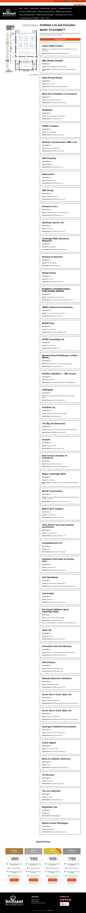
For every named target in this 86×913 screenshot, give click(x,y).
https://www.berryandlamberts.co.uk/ (55, 767)
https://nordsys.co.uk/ (51, 265)
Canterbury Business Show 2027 (27, 11)
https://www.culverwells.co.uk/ (53, 602)
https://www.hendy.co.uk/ (52, 281)
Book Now (14, 880)
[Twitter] (77, 5)
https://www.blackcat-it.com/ (53, 517)
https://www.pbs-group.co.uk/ (53, 199)
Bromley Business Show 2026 (27, 14)
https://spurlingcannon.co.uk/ (53, 231)
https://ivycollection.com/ (52, 799)
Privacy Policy (50, 910)
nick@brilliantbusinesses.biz (78, 1)
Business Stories (45, 8)
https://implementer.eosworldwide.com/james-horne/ (59, 586)
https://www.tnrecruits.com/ (53, 783)
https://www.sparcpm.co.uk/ (53, 134)
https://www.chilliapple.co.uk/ (53, 400)
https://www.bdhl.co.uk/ (52, 366)
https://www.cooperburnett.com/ (54, 551)
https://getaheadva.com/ (52, 620)
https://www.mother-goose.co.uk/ (54, 831)
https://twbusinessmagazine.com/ (54, 249)
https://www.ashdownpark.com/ (54, 570)
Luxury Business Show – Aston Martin (29, 18)
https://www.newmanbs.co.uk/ (53, 687)
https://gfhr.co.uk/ (50, 348)
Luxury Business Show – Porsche (64, 14)
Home (20, 8)
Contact (47, 18)
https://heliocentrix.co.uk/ (52, 183)
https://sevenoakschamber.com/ (54, 102)
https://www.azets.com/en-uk (53, 639)
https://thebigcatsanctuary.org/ (53, 432)
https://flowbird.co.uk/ (51, 416)
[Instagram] (79, 5)
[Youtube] (84, 5)
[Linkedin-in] (81, 5)
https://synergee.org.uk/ (52, 735)
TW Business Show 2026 (65, 8)
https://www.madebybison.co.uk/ (54, 332)
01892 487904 (65, 1)
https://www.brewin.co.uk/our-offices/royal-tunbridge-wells (59, 70)
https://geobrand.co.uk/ (52, 118)
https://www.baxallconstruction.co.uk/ (55, 501)
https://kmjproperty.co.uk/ (52, 167)
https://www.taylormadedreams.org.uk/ (55, 53)
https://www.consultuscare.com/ (54, 655)
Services (53, 8)
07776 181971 (58, 1)
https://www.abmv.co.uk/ (52, 316)
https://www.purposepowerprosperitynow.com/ (57, 299)
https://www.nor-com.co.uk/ (53, 150)
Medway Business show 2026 (63, 11)
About (25, 8)
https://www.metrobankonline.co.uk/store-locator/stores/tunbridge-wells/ (59, 622)
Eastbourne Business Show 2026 (45, 14)
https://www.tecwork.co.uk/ (53, 448)
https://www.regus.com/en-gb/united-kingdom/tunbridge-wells (60, 483)
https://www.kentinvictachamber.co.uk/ (55, 466)
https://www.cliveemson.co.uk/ (54, 535)
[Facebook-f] (75, 5)
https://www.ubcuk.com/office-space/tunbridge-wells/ (59, 382)
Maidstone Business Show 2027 (46, 11)
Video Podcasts (35, 8)
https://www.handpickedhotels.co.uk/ (55, 86)
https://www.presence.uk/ (52, 215)
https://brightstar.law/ (51, 815)
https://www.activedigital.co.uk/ (54, 751)
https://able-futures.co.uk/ (52, 671)
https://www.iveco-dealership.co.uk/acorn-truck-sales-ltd (60, 703)
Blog (42, 18)
